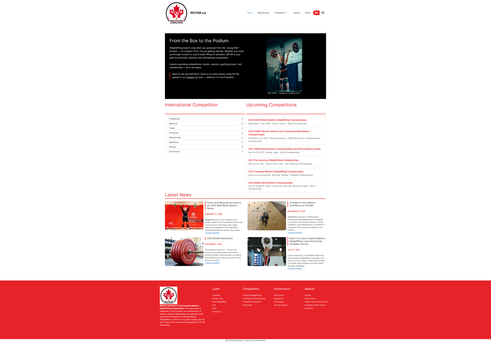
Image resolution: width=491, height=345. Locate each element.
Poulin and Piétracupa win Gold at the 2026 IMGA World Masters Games (224, 205)
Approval (173, 123)
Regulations (278, 299)
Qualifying (173, 142)
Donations (309, 308)
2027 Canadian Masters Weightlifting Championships (275, 171)
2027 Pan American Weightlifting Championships (273, 160)
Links (214, 308)
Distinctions (174, 151)
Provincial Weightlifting (252, 295)
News (307, 13)
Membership (263, 13)
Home (250, 13)
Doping (172, 147)
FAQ (213, 305)
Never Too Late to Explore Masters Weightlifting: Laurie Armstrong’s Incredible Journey (307, 241)
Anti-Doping (279, 302)
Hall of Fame (310, 299)
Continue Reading (212, 233)
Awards (297, 13)
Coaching (216, 295)
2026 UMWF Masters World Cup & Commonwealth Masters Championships (278, 133)
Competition (279, 13)
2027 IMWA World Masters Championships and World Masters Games (284, 149)
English (316, 12)
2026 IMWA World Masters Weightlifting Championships (277, 120)
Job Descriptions (281, 305)
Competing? (174, 119)
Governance (279, 295)
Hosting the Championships (254, 299)
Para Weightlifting (219, 302)
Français (323, 12)
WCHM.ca (198, 13)
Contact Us (192, 77)
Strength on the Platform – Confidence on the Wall (303, 204)
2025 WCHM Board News (220, 238)
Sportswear (247, 305)
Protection (174, 133)
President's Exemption (252, 302)
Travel (172, 128)
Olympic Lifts (217, 299)
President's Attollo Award (315, 305)
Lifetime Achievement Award (316, 302)
